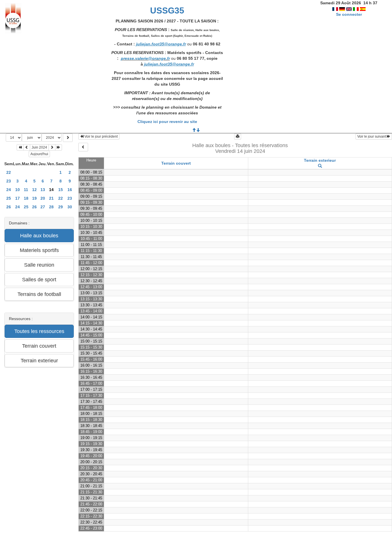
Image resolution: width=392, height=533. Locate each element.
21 (51, 198)
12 (34, 189)
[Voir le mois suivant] (51, 147)
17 (17, 198)
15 (60, 189)
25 (8, 198)
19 (34, 198)
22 (8, 172)
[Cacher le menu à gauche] (83, 147)
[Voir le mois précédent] (26, 147)
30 (69, 207)
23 (8, 181)
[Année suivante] (58, 147)
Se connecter (349, 14)
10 (17, 189)
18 (26, 198)
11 (26, 189)
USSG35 (167, 10)
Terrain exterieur (320, 160)
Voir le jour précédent (101, 136)
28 (51, 207)
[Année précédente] (20, 147)
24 (8, 189)
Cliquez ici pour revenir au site (167, 121)
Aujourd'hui (39, 154)
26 (8, 207)
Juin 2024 (39, 147)
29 (60, 207)
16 (69, 189)
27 (42, 207)
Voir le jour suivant (372, 136)
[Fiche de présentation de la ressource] (320, 166)
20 (42, 198)
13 (42, 189)
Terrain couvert (176, 163)
